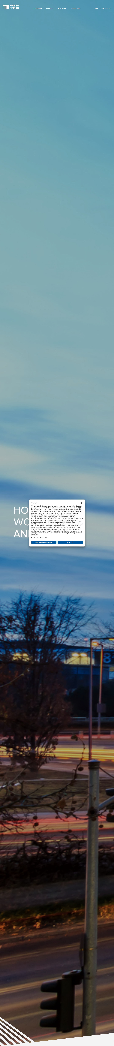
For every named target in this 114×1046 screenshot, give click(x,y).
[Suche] (110, 8)
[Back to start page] (11, 7)
